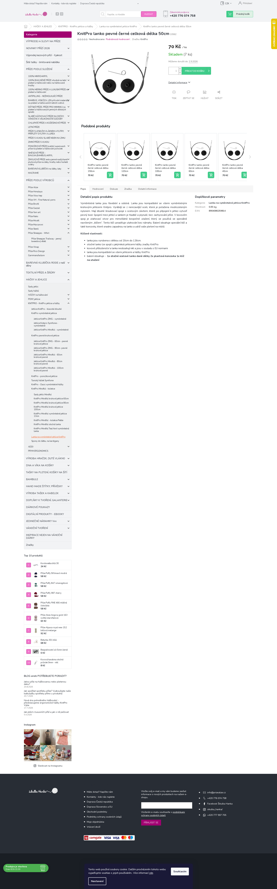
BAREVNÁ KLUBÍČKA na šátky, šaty (44, 168)
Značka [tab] (128, 188)
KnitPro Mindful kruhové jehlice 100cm (48, 408)
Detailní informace (177, 82)
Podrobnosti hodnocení (118, 39)
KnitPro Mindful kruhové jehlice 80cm (51, 402)
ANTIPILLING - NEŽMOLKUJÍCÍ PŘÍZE (45, 96)
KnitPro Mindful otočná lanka (47, 424)
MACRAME (33, 173)
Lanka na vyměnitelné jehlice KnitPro (48, 436)
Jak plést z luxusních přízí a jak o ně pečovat (46, 712)
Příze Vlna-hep (35, 195)
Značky (30, 545)
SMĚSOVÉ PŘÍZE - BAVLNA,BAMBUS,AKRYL (40, 154)
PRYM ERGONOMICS (38, 451)
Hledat (148, 14)
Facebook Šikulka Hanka (220, 803)
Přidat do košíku (194, 71)
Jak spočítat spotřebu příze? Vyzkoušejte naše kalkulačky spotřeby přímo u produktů (47, 692)
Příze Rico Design (36, 251)
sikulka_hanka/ (215, 809)
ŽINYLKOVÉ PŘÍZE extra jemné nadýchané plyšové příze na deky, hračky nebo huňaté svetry (48, 162)
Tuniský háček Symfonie (42, 380)
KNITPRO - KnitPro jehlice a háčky (44, 303)
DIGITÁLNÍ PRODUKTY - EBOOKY (45, 514)
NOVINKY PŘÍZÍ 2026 (38, 48)
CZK (227, 3)
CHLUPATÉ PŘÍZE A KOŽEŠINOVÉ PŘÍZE (47, 122)
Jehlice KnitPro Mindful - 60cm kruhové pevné (48, 356)
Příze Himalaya (35, 191)
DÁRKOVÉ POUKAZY (38, 507)
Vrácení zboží (93, 826)
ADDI (30, 446)
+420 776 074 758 (216, 798)
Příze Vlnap (33, 247)
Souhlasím (179, 871)
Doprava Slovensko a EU (99, 806)
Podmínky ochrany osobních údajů (104, 816)
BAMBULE (32, 479)
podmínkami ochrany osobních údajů (163, 814)
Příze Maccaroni (35, 224)
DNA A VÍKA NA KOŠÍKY (40, 465)
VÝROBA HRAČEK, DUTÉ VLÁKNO (45, 458)
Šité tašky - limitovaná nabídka (43, 62)
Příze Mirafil (33, 220)
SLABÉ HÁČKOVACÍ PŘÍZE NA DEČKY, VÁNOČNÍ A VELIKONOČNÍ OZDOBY (46, 117)
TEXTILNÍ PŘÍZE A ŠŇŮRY (40, 272)
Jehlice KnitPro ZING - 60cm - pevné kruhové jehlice (51, 342)
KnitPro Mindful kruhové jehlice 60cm (51, 398)
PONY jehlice (34, 299)
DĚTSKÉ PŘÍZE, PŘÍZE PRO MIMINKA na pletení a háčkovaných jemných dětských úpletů (47, 110)
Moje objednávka (95, 821)
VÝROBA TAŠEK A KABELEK (42, 493)
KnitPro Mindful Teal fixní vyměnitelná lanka (51, 430)
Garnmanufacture (36, 255)
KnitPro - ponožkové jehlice (44, 376)
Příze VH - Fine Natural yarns (41, 199)
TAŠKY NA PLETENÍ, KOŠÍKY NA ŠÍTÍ (46, 472)
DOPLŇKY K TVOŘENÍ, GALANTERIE (46, 500)
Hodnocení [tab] (97, 188)
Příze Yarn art (34, 212)
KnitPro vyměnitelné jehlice (44, 313)
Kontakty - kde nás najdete (63, 3)
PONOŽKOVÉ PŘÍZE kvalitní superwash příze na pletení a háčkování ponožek (46, 147)
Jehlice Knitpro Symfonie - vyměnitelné (46, 324)
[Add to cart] (110, 175)
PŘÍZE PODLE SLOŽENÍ (39, 69)
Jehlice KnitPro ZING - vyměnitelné (50, 319)
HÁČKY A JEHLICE (36, 279)
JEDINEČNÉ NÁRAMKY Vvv (41, 521)
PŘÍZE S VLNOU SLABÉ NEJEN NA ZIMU (46, 138)
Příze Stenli (33, 228)
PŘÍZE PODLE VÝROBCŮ (40, 180)
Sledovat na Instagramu (50, 765)
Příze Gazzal (34, 208)
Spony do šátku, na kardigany (45, 441)
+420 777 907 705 (216, 815)
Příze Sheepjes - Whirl (38, 233)
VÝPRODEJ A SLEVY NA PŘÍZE (43, 41)
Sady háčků (33, 290)
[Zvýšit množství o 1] (180, 69)
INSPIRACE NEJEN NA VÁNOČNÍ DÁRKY (44, 536)
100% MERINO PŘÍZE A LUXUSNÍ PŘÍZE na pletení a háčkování (48, 91)
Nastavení (97, 881)
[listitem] (100, 157)
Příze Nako (33, 216)
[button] (80, 157)
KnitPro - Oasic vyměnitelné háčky (47, 384)
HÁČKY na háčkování (38, 295)
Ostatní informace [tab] (147, 188)
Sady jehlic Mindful (43, 394)
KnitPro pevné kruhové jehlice (45, 335)
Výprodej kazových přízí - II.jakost (44, 55)
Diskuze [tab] (114, 188)
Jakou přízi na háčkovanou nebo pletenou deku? (45, 683)
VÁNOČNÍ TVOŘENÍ (37, 528)
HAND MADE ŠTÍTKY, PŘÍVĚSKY (44, 486)
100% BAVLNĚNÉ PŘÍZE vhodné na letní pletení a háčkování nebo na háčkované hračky (47, 83)
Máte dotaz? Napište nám (35, 3)
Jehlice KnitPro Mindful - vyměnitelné (51, 329)
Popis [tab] (83, 188)
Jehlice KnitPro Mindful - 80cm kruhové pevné (48, 362)
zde (151, 873)
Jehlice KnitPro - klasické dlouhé (46, 309)
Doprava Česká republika (92, 3)
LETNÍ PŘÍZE (34, 127)
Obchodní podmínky (97, 811)
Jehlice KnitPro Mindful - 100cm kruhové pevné (49, 369)
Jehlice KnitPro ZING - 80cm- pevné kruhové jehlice (50, 349)
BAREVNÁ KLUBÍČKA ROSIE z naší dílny (45, 264)
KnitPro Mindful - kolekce (43, 388)
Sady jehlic (33, 286)
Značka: (140, 39)
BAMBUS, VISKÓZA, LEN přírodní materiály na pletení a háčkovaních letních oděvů (48, 101)
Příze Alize (33, 187)
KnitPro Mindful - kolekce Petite (48, 420)
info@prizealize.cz (216, 792)
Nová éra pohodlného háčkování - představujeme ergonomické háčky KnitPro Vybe (45, 703)
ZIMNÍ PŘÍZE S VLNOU (38, 142)
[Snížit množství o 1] (180, 73)
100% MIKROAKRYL (38, 76)
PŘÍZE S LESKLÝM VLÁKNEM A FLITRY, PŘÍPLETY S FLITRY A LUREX (46, 132)
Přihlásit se (151, 822)
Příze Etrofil (33, 203)
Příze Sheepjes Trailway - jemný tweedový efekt (46, 240)
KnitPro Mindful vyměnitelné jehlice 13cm (50, 415)
